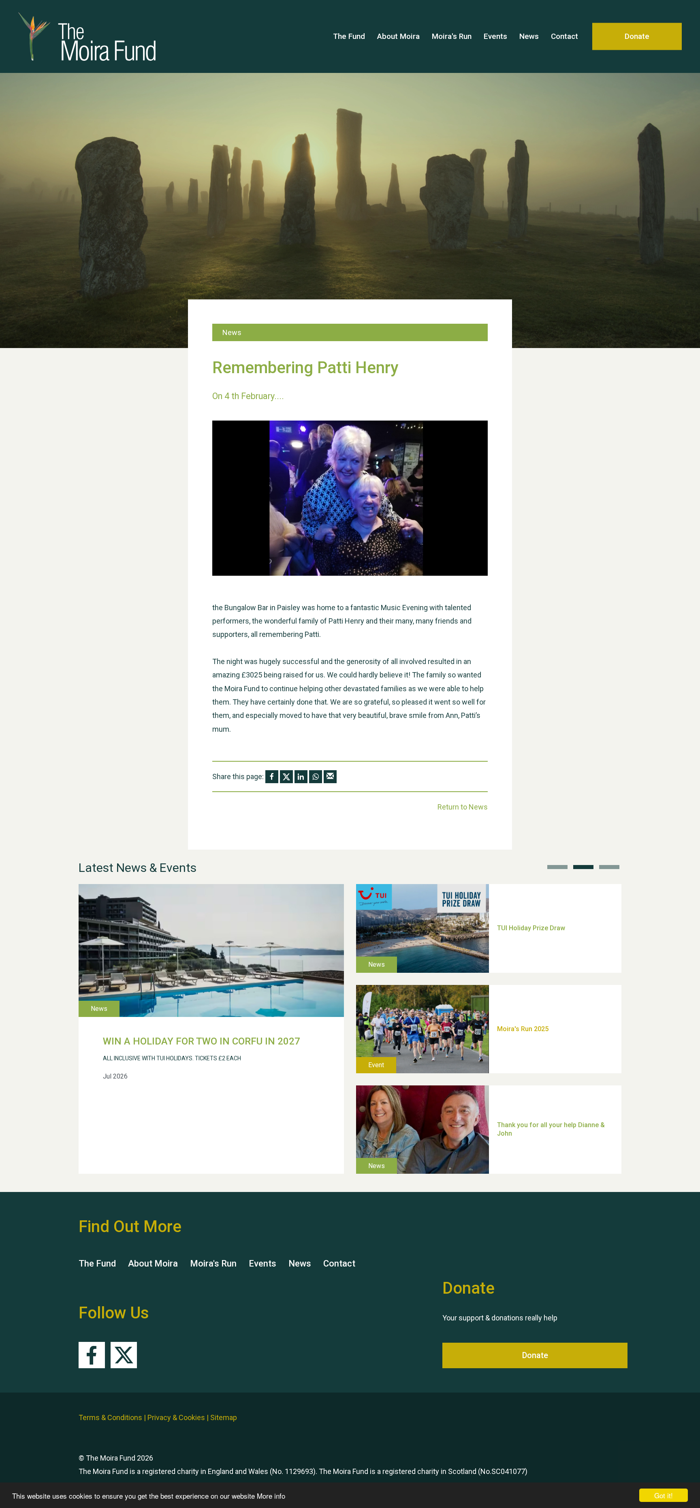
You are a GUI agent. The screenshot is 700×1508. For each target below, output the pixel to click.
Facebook (92, 1355)
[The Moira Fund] (87, 36)
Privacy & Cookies (176, 1417)
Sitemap (223, 1417)
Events (495, 36)
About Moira (398, 36)
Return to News (463, 807)
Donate (637, 36)
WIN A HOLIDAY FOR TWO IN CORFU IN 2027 (201, 1041)
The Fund (349, 36)
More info (271, 1496)
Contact (564, 36)
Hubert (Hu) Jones (524, 973)
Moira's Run (452, 36)
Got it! (663, 1495)
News (529, 36)
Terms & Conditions (110, 1417)
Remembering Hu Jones (533, 1074)
